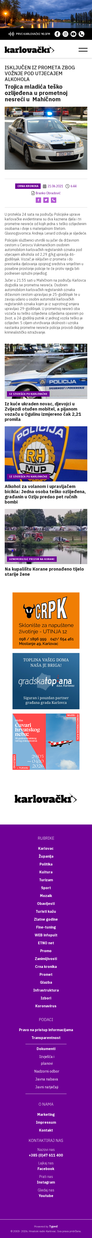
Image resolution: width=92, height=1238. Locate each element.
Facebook (46, 1168)
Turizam (46, 880)
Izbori (46, 998)
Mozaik (46, 895)
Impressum (46, 1122)
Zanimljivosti (46, 958)
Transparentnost (46, 1037)
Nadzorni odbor (46, 1071)
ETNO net (46, 943)
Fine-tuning (46, 927)
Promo (46, 951)
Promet (46, 974)
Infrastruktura (46, 990)
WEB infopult (46, 935)
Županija (46, 856)
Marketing (46, 1114)
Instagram (46, 1182)
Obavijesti (46, 903)
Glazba (46, 982)
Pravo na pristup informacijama (46, 1030)
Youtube (46, 1195)
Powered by (46, 1226)
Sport (46, 888)
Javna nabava (46, 1079)
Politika (46, 864)
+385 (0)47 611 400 (46, 1155)
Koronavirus (45, 1006)
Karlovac (46, 848)
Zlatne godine (46, 919)
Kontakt (46, 1130)
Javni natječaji (46, 1087)
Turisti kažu (46, 911)
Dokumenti (46, 1048)
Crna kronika (27, 186)
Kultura (45, 872)
